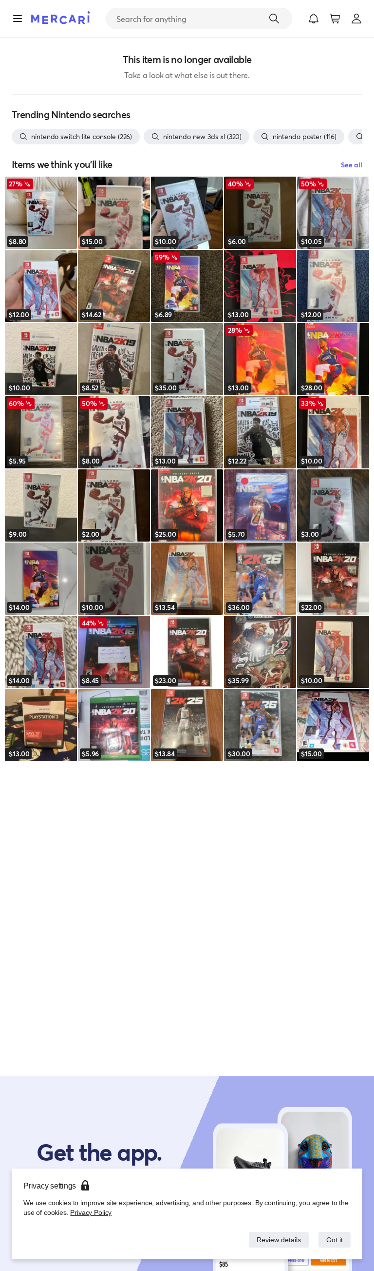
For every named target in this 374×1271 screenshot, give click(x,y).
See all (351, 164)
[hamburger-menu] (17, 18)
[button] (313, 18)
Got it (334, 1239)
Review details (276, 1239)
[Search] (274, 18)
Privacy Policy (90, 1212)
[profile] (356, 18)
